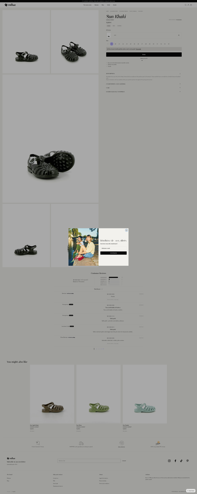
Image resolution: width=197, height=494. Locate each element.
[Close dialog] (126, 230)
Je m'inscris (113, 253)
